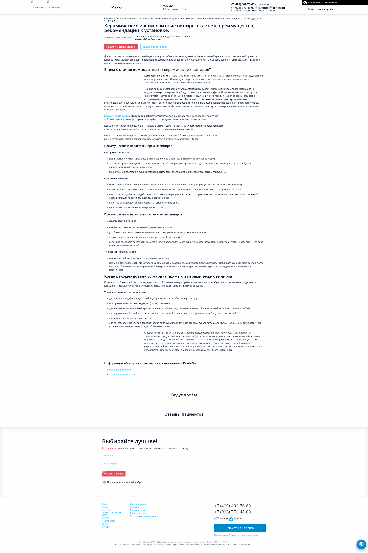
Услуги (105, 517)
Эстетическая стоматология (144, 516)
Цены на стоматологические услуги (111, 512)
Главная (108, 18)
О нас (105, 504)
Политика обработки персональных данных (236, 535)
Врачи (105, 523)
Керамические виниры (118, 116)
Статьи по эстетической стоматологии (146, 18)
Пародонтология (138, 510)
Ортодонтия (136, 507)
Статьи (119, 18)
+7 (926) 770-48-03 (242, 8)
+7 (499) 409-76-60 (242, 4)
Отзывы (106, 526)
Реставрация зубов (120, 369)
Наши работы (109, 520)
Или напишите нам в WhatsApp (124, 482)
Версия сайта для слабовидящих (322, 2)
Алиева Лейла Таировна (148, 39)
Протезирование (138, 513)
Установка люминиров (122, 374)
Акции (105, 507)
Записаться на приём (240, 528)
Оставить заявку (113, 473)
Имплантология (138, 504)
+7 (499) (232, 506)
